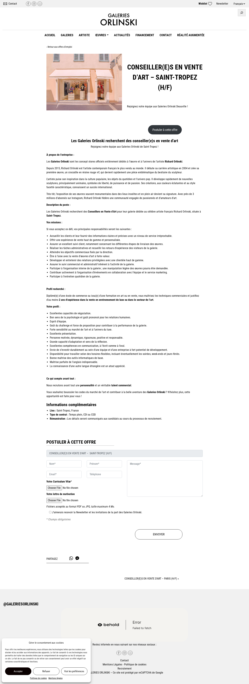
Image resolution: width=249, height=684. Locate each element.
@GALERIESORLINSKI (20, 604)
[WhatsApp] (71, 558)
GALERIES (67, 35)
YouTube (39, 4)
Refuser (46, 671)
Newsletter (222, 3)
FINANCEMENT (145, 35)
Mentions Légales (112, 664)
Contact (12, 3)
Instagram (34, 4)
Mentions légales (55, 678)
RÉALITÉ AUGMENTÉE (190, 35)
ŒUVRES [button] (100, 35)
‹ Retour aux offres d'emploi (59, 46)
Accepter (18, 671)
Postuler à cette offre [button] (164, 130)
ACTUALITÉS (122, 35)
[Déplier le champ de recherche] (242, 12)
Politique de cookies (38, 678)
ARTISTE (84, 35)
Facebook (28, 4)
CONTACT (166, 35)
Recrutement (125, 668)
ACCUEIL (50, 35)
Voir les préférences (74, 671)
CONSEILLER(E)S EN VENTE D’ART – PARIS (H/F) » (151, 578)
